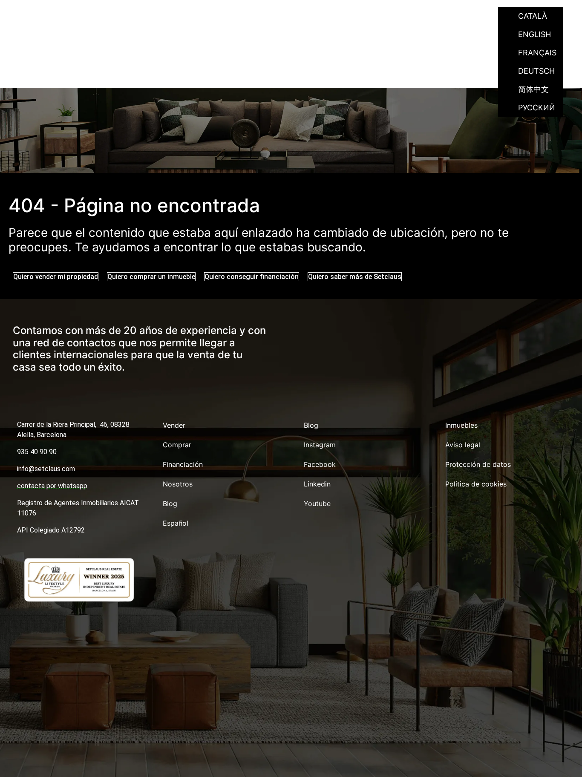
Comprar (267, 16)
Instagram (320, 444)
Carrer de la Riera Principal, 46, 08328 (73, 424)
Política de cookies (476, 484)
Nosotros (389, 16)
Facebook (320, 464)
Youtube (317, 503)
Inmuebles (461, 425)
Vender (219, 16)
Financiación (327, 16)
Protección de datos (478, 464)
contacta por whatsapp (52, 486)
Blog (434, 16)
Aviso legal (462, 444)
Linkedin (317, 484)
